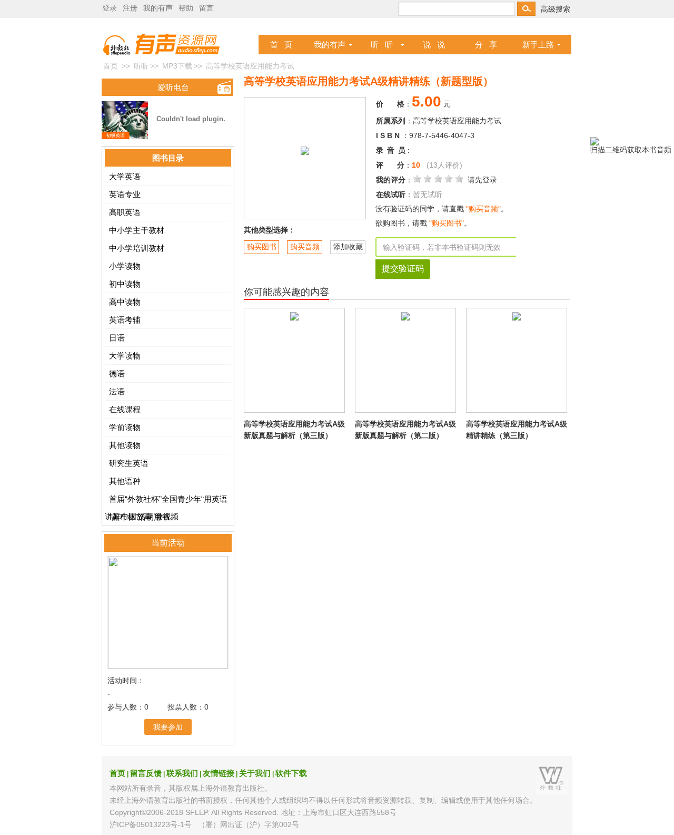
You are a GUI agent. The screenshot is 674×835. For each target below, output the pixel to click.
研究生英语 (128, 463)
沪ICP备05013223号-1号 (151, 824)
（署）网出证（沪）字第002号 (248, 824)
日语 (117, 337)
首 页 (281, 44)
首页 (110, 66)
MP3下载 (177, 66)
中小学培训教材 (136, 248)
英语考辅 (125, 319)
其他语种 (125, 481)
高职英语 (125, 212)
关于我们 (255, 773)
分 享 (486, 44)
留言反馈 (146, 773)
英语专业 (125, 194)
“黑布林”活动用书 (139, 516)
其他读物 (125, 445)
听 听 (382, 44)
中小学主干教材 (136, 230)
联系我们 (182, 773)
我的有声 (329, 44)
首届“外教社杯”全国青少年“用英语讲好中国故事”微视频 (166, 501)
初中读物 (125, 283)
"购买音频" (483, 209)
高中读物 (125, 301)
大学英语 (125, 176)
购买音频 (305, 246)
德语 (117, 373)
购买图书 (261, 246)
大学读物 (125, 355)
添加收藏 (348, 246)
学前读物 (125, 427)
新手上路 (538, 44)
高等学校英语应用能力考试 (457, 120)
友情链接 (218, 773)
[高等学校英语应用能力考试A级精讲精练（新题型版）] (305, 150)
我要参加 (168, 727)
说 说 (434, 44)
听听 (141, 66)
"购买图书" (445, 223)
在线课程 (125, 409)
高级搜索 (555, 9)
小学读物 (125, 265)
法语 (117, 391)
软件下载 (291, 773)
